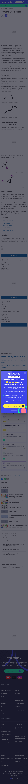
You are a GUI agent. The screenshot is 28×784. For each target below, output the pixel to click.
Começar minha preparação (13, 406)
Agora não (14, 410)
